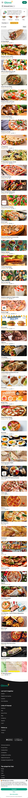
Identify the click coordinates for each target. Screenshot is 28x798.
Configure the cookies (6, 755)
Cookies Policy (4, 750)
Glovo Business (4, 701)
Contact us (3, 718)
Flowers (3, 775)
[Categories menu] (2, 2)
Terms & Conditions (5, 745)
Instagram (3, 730)
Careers (3, 693)
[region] (14, 17)
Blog (2, 715)
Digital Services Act (5, 757)
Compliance (4, 752)
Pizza (2, 771)
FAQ (2, 710)
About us (3, 708)
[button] (4, 17)
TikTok (2, 732)
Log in (2, 723)
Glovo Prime (4, 713)
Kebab (2, 768)
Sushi (2, 773)
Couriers (3, 698)
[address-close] (24, 11)
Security (3, 720)
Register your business (6, 696)
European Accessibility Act (7, 760)
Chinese (3, 777)
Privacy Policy (4, 747)
